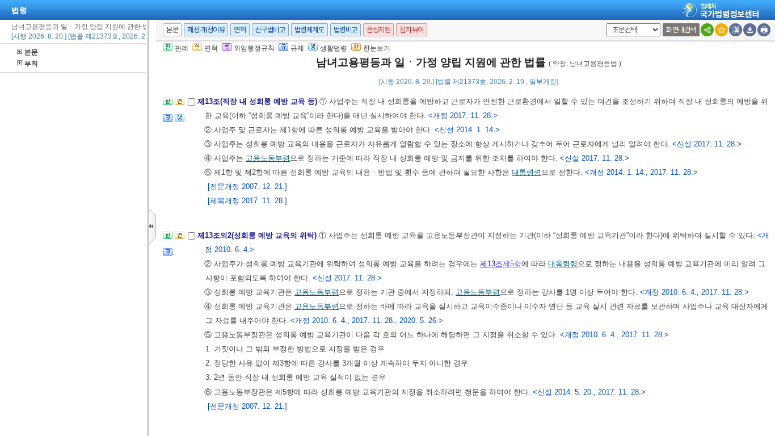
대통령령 (526, 172)
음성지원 (378, 30)
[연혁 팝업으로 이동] (179, 104)
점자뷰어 (411, 30)
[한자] (735, 29)
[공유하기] (707, 29)
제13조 (491, 263)
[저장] (749, 29)
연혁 (240, 30)
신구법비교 (270, 30)
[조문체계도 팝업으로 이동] (167, 104)
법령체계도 (309, 30)
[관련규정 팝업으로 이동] (167, 121)
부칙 (31, 64)
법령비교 (345, 30)
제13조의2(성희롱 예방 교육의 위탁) (258, 235)
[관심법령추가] (721, 29)
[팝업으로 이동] (179, 121)
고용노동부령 (268, 158)
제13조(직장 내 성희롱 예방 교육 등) (258, 101)
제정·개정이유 (206, 30)
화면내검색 (681, 30)
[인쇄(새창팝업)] (763, 29)
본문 (31, 52)
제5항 (512, 263)
